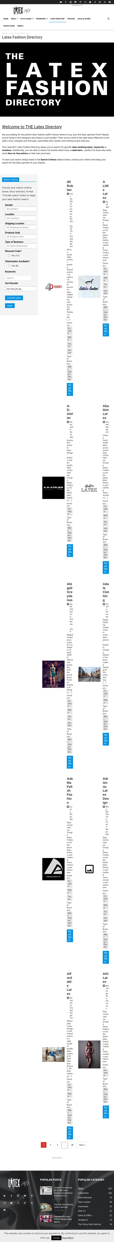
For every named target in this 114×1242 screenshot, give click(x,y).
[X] (105, 2)
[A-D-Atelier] (53, 488)
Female (69, 330)
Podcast (71, 19)
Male (69, 338)
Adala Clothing (106, 592)
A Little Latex (106, 190)
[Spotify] (90, 2)
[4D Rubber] (53, 287)
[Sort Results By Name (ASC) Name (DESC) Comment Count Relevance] (24, 289)
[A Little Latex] (89, 287)
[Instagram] (70, 2)
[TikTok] (95, 2)
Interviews (41, 19)
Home (5, 19)
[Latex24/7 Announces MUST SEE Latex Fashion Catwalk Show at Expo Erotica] (46, 1190)
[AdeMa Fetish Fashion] (53, 869)
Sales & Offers (84, 19)
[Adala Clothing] (89, 674)
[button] (108, 18)
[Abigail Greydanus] (53, 674)
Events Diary (9, 26)
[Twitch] (100, 2)
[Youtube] (109, 2)
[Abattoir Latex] (89, 488)
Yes (15, 255)
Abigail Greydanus (69, 592)
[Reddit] (85, 2)
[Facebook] (65, 2)
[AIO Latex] (89, 1054)
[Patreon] (75, 2)
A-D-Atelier (70, 412)
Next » (82, 1145)
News (13, 19)
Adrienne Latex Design (106, 790)
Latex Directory (57, 19)
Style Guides (25, 19)
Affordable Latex (69, 984)
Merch (20, 26)
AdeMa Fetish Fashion (70, 790)
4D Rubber (70, 186)
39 (72, 1145)
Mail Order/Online (69, 372)
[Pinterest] (80, 2)
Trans (69, 345)
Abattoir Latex (106, 412)
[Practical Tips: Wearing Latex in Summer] (46, 1207)
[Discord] (60, 2)
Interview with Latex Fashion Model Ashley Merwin (63, 1219)
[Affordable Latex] (53, 1054)
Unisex (69, 351)
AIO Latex (106, 978)
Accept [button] (56, 1238)
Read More (70, 389)
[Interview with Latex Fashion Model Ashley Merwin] (46, 1218)
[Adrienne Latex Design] (89, 869)
